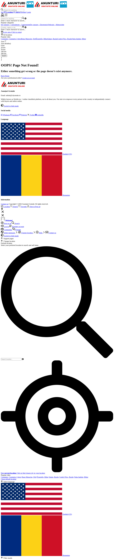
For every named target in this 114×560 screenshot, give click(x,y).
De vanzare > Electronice (39, 25)
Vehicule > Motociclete (56, 25)
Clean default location (8, 479)
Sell (2, 12)
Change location (27, 233)
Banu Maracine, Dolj (28, 39)
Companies (8, 230)
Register (23, 12)
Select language (9, 233)
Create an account (28, 78)
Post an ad (8, 223)
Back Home (5, 76)
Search (4, 56)
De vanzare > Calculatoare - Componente (15, 25)
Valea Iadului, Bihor (79, 39)
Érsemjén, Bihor (42, 39)
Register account (18, 227)
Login (29, 12)
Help (41, 233)
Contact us (4, 204)
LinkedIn (40, 115)
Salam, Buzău (52, 39)
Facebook (15, 115)
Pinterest (24, 115)
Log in (6, 227)
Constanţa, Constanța (11, 39)
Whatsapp (6, 115)
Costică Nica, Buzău (64, 39)
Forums (18, 230)
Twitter (32, 115)
